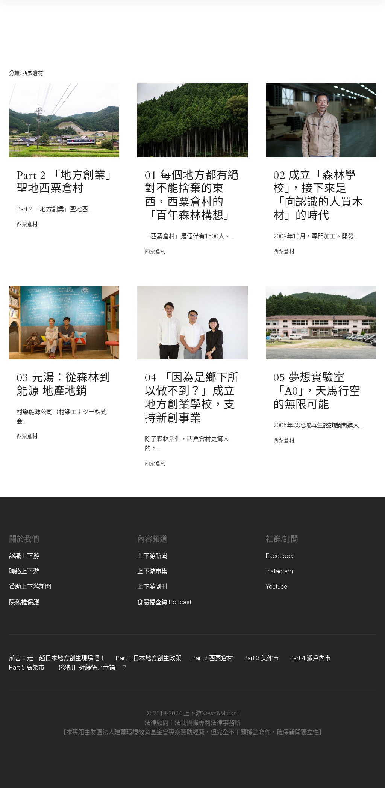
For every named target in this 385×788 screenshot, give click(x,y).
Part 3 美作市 (261, 658)
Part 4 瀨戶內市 (310, 658)
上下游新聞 (152, 555)
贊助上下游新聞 (30, 586)
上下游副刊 (152, 586)
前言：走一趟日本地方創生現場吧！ (57, 658)
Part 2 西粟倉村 (212, 658)
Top (367, 770)
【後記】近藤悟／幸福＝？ (91, 667)
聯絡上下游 (24, 571)
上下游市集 (152, 571)
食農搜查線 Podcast (164, 602)
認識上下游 (24, 555)
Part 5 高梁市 (26, 667)
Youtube (276, 586)
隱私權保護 (24, 602)
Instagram (279, 571)
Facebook (279, 555)
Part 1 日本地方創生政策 (148, 658)
